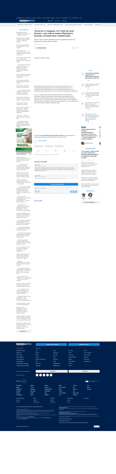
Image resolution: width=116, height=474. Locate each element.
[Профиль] (98, 21)
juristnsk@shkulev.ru (47, 417)
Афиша (52, 17)
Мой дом (55, 359)
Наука (54, 361)
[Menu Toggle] (17, 21)
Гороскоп (57, 17)
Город (37, 357)
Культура (55, 355)
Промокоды (75, 17)
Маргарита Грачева (39, 146)
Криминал (55, 352)
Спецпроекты (87, 361)
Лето (54, 357)
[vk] (40, 375)
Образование (56, 365)
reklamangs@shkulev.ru (63, 407)
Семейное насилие (59, 146)
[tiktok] (51, 375)
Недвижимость (20, 17)
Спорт (85, 350)
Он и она (71, 350)
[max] (47, 375)
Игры (80, 17)
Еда (36, 361)
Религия (71, 363)
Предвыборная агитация (22, 363)
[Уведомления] (95, 21)
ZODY (70, 17)
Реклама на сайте (20, 350)
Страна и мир (87, 355)
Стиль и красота (88, 352)
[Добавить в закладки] (73, 48)
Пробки (58, 21)
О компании (19, 355)
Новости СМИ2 (38, 200)
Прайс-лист (19, 352)
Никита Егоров (42, 140)
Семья (70, 365)
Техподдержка (19, 361)
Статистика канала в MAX (22, 365)
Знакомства (28, 17)
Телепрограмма (46, 17)
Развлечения (72, 361)
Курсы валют (64, 17)
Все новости (23, 30)
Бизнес (37, 352)
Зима (54, 350)
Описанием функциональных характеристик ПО (68, 413)
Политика (71, 355)
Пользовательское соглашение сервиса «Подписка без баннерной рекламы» (73, 422)
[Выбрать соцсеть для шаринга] (76, 48)
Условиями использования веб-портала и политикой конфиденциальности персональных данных (78, 414)
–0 (76, 173)
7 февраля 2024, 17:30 (38, 44)
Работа (70, 359)
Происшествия (72, 357)
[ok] (44, 375)
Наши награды (19, 357)
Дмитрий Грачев (49, 146)
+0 (72, 173)
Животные (38, 363)
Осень (70, 352)
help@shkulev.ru (25, 418)
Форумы (39, 17)
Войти (39, 192)
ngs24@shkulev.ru (31, 416)
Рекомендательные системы (64, 420)
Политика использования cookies (65, 418)
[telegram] (37, 375)
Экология (86, 357)
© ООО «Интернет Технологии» (22, 426)
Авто (37, 350)
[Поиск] (92, 21)
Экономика (86, 359)
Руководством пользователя (64, 412)
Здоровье (38, 365)
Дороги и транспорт (40, 359)
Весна (37, 355)
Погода (34, 17)
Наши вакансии (20, 359)
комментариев (41, 48)
